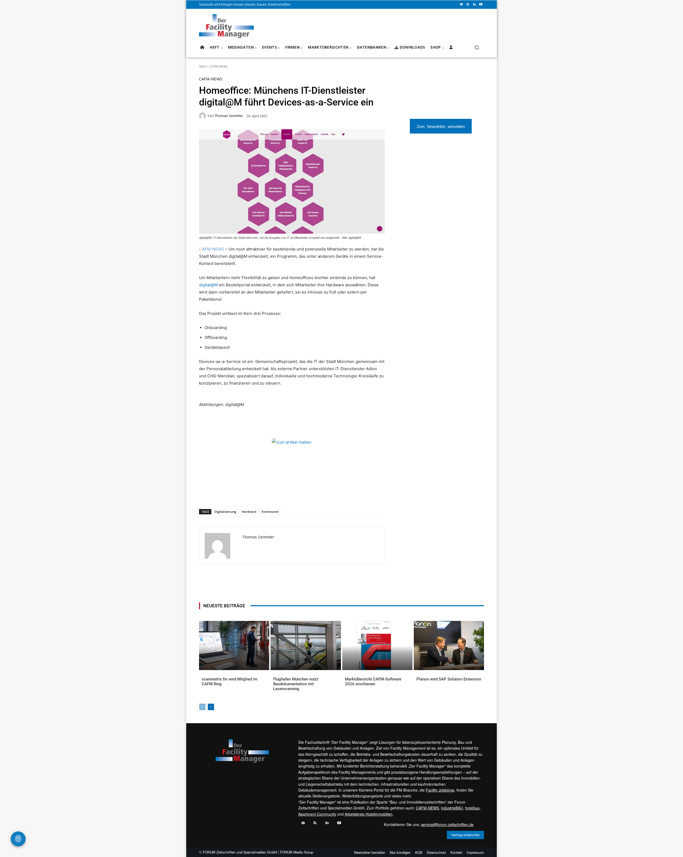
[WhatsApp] (238, 495)
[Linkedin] (474, 4)
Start (202, 66)
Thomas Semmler (229, 116)
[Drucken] (275, 495)
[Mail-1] (461, 4)
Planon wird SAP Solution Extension (448, 679)
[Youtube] (481, 4)
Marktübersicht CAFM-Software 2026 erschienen (373, 681)
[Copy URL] (287, 495)
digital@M (208, 284)
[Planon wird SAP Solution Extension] (449, 645)
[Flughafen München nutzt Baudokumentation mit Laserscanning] (306, 645)
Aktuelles (209, 687)
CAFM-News (218, 66)
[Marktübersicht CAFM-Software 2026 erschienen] (377, 645)
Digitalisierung (225, 512)
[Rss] (468, 4)
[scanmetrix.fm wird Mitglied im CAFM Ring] (234, 645)
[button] (476, 47)
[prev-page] (202, 706)
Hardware (249, 512)
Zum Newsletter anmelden (441, 126)
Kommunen (270, 512)
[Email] (262, 495)
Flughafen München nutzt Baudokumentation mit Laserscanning (295, 684)
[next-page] (211, 706)
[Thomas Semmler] (203, 115)
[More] (299, 495)
